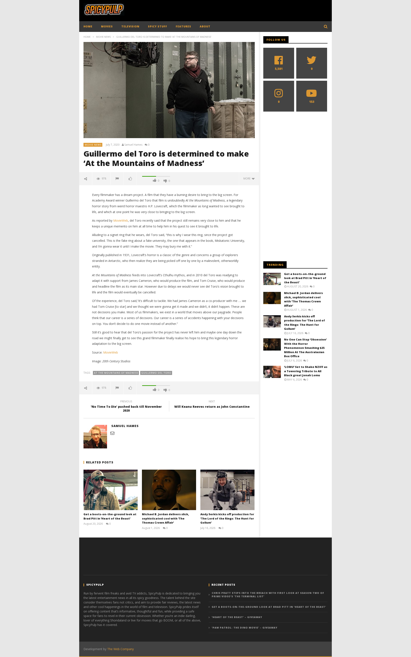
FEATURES (183, 26)
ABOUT (205, 26)
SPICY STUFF (157, 26)
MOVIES (107, 26)
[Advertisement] (250, 9)
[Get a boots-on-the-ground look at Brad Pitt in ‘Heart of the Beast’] (110, 490)
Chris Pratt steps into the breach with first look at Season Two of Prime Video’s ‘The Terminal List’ (268, 594)
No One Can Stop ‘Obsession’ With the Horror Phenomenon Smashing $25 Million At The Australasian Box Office (305, 347)
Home (87, 36)
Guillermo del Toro (156, 372)
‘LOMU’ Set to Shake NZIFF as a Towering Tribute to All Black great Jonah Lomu (305, 371)
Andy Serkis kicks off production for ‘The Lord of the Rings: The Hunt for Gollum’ (227, 518)
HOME (87, 26)
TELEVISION (130, 26)
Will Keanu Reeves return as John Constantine (212, 405)
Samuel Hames (133, 144)
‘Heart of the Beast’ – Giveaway (237, 617)
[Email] (112, 433)
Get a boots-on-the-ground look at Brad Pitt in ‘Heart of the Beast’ (109, 516)
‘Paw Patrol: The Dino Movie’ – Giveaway (244, 627)
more (247, 178)
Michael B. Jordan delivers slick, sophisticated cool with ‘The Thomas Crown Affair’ (165, 518)
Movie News (103, 36)
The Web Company (120, 649)
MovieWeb (120, 220)
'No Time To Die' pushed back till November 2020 (126, 406)
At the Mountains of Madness (116, 372)
